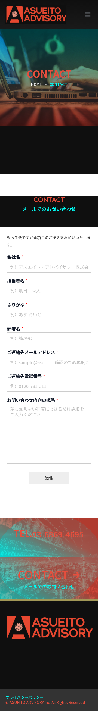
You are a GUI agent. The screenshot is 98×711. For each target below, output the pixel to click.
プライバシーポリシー (24, 697)
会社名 (15, 257)
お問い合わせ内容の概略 (32, 400)
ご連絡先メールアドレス (32, 352)
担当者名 (17, 281)
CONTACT (43, 574)
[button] (88, 14)
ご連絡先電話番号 (26, 376)
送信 (49, 477)
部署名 (15, 328)
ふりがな (17, 305)
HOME (36, 84)
